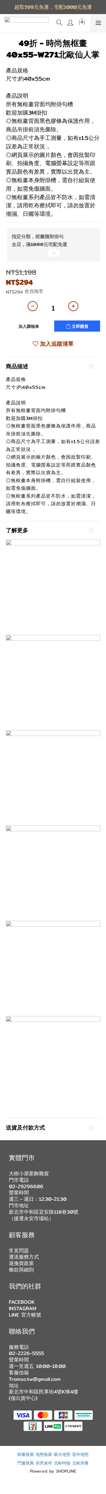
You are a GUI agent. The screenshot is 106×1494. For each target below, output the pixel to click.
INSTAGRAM (22, 1308)
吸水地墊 (62, 1454)
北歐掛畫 (80, 1462)
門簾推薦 (25, 1462)
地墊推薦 (44, 1454)
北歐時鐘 (62, 1462)
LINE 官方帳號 (25, 1315)
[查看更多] (53, 255)
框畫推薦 (25, 1454)
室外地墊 (80, 1454)
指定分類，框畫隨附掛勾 (38, 236)
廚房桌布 (44, 1462)
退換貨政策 (21, 1263)
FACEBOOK (22, 1302)
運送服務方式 (24, 1257)
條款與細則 (21, 1269)
